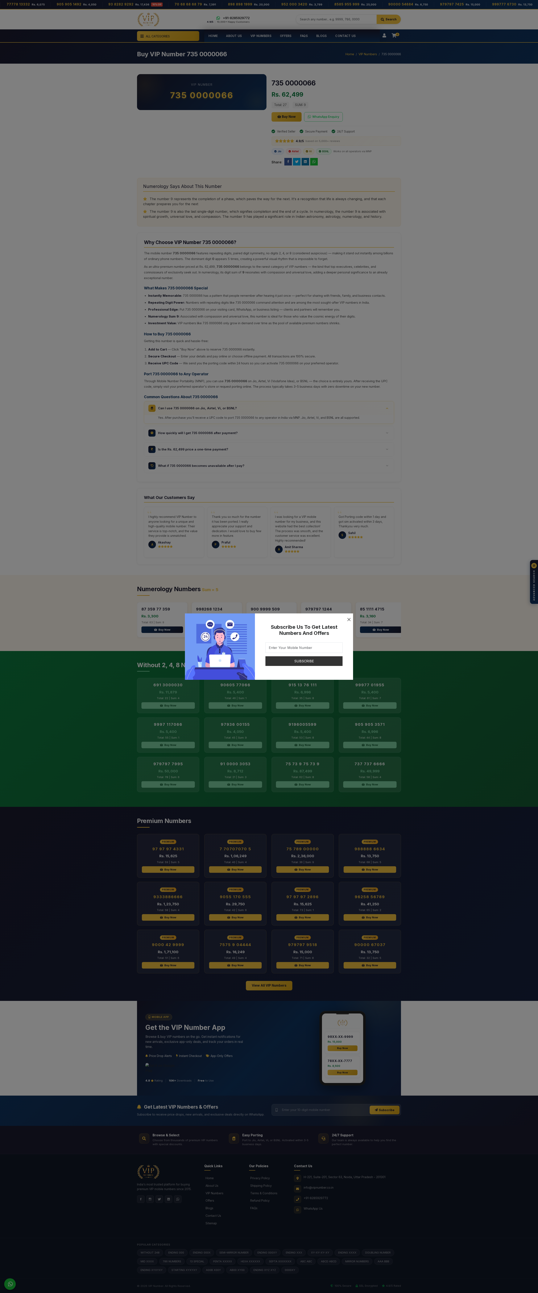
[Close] (349, 617)
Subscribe (304, 661)
